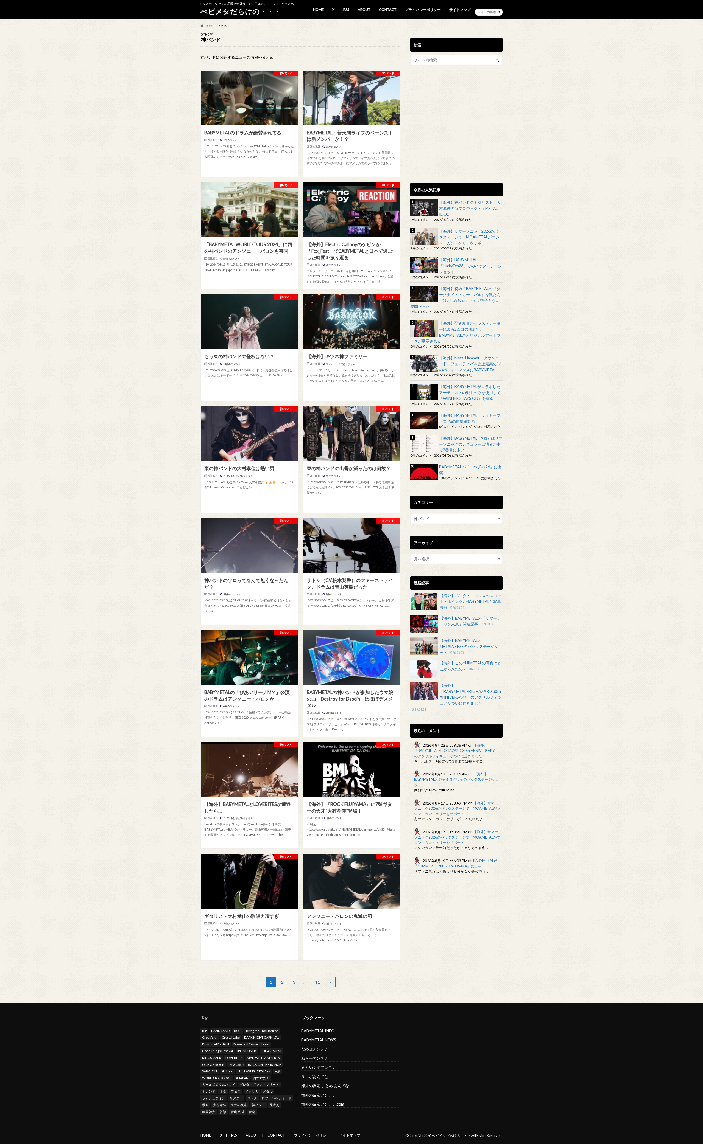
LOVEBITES (233, 1058)
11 (317, 982)
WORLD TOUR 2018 (216, 1078)
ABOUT (364, 9)
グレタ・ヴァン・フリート (259, 1085)
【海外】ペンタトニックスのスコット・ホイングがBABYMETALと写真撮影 (470, 601)
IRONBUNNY (247, 1051)
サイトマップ (460, 9)
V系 (277, 1071)
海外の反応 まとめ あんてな (325, 1085)
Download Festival (215, 1044)
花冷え (274, 1105)
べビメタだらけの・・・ (240, 11)
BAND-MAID (220, 1031)
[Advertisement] (456, 132)
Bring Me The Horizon (262, 1031)
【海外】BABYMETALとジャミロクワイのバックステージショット (456, 779)
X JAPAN (242, 1078)
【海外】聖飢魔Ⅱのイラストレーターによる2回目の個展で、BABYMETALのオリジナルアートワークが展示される (455, 332)
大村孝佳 (219, 1105)
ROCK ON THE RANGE (264, 1065)
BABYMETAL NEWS (318, 1040)
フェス (236, 1091)
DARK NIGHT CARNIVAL (261, 1037)
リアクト (236, 1098)
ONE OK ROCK (213, 1065)
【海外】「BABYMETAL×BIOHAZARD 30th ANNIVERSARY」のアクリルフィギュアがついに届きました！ (456, 697)
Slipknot (227, 1071)
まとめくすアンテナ (318, 1067)
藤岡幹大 (208, 1112)
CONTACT (388, 9)
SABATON (209, 1071)
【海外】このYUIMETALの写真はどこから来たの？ (470, 665)
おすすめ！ (261, 1078)
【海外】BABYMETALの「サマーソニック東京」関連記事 (470, 621)
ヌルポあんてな (314, 1076)
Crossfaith (209, 1037)
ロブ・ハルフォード (276, 1098)
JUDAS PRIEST (271, 1051)
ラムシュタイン (213, 1098)
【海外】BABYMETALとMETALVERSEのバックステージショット (471, 646)
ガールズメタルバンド (218, 1085)
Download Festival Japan (251, 1044)
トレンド (208, 1091)
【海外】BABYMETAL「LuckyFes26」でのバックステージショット (470, 265)
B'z (204, 1031)
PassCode (236, 1065)
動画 (205, 1105)
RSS (346, 9)
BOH (237, 1031)
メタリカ (251, 1091)
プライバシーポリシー (423, 9)
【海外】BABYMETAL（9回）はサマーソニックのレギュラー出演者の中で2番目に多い (471, 444)
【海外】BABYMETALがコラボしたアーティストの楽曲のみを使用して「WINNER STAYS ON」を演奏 (470, 392)
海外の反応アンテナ (318, 1095)
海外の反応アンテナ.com (322, 1104)
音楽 (252, 1112)
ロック (252, 1098)
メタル (268, 1091)
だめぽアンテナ (314, 1049)
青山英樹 (237, 1112)
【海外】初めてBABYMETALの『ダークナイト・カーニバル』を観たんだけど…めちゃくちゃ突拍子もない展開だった (455, 297)
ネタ (223, 1091)
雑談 (223, 1112)
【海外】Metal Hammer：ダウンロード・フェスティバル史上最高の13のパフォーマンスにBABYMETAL (470, 364)
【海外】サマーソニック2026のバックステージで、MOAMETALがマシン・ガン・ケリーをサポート (470, 237)
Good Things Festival (217, 1051)
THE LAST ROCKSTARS (253, 1071)
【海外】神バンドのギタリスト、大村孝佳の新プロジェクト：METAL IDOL (470, 208)
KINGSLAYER (211, 1058)
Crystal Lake (231, 1037)
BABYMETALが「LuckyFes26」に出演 (470, 470)
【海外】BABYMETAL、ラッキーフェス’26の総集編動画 (469, 418)
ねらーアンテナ (314, 1058)
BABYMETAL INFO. (318, 1030)
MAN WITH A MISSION (263, 1058)
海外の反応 (239, 1105)
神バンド (258, 1105)
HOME (318, 9)
